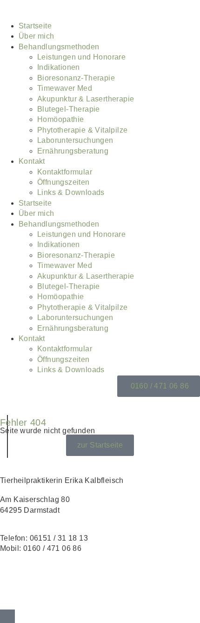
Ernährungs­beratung (72, 151)
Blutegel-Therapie (68, 109)
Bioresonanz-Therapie (76, 78)
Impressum (19, 576)
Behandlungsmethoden (59, 47)
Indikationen (58, 67)
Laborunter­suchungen (75, 140)
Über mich (36, 36)
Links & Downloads (71, 192)
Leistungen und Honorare (81, 57)
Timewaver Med (64, 88)
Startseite (35, 26)
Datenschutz (21, 586)
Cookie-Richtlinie (30, 597)
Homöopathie (60, 119)
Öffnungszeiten (63, 182)
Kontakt (32, 161)
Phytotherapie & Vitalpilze (82, 130)
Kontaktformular (64, 172)
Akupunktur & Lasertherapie (85, 99)
